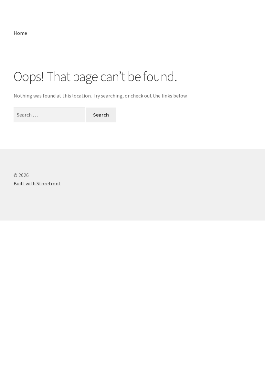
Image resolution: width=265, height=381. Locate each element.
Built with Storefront (37, 183)
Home (20, 33)
